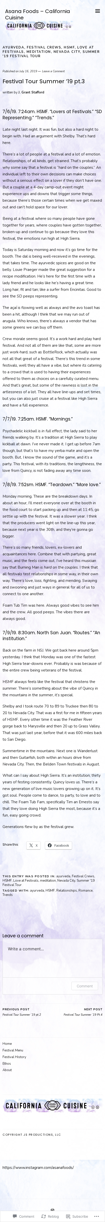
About (7, 1070)
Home (7, 1043)
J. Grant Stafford (31, 92)
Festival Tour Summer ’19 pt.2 (22, 1012)
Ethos (7, 1063)
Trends (8, 895)
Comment (85, 986)
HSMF (69, 47)
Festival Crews (44, 47)
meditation (39, 52)
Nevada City (67, 52)
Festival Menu (13, 1050)
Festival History (14, 1057)
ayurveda (13, 47)
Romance (85, 890)
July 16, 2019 (28, 71)
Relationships (66, 890)
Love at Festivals (25, 880)
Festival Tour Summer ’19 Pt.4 (83, 1012)
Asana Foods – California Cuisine (37, 14)
